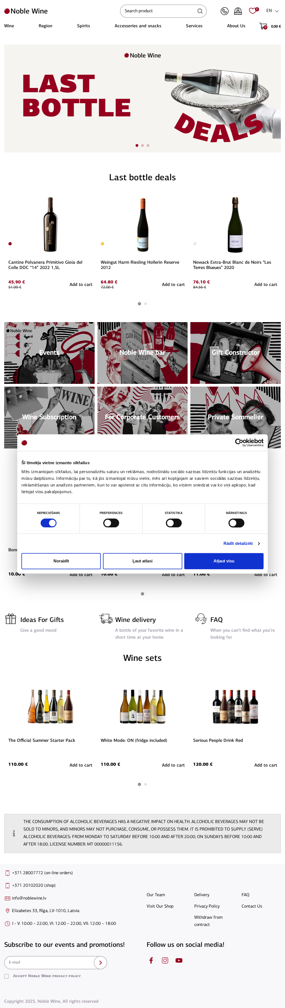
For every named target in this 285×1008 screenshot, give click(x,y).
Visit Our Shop (160, 906)
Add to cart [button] (81, 285)
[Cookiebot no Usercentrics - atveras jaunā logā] (239, 442)
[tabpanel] (50, 242)
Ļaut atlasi (142, 561)
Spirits (83, 26)
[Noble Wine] (60, 11)
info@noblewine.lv (29, 898)
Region (45, 26)
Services (194, 26)
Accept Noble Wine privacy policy (47, 976)
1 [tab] (137, 145)
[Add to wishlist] (92, 198)
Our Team (156, 895)
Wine (9, 26)
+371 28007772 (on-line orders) (42, 873)
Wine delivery (135, 620)
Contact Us (252, 906)
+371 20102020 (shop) (34, 885)
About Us (236, 26)
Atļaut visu (223, 561)
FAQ (216, 620)
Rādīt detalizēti (238, 543)
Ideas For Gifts (42, 620)
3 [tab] (148, 145)
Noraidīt (61, 561)
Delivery (201, 895)
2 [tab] (142, 145)
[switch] (110, 522)
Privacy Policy (207, 906)
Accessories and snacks (138, 26)
